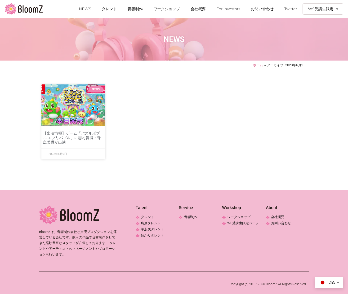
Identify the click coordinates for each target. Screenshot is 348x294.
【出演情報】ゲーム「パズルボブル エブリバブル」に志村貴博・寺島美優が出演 (72, 138)
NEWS (85, 9)
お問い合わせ (262, 9)
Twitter (290, 9)
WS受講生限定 (321, 9)
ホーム (258, 65)
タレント (109, 9)
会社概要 (198, 9)
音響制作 (135, 9)
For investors (228, 9)
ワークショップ (166, 9)
